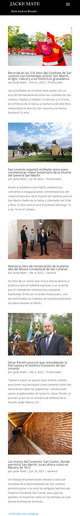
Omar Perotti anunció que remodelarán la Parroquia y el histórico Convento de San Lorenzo (37, 365)
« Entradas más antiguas (23, 513)
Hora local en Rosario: (24, 11)
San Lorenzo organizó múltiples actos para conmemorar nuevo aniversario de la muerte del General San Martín (39, 172)
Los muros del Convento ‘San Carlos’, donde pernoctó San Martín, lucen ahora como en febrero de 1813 (39, 465)
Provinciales (55, 82)
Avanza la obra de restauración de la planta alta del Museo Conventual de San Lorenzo (38, 267)
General (51, 272)
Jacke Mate (19, 82)
